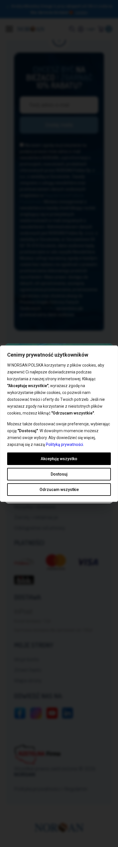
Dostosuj (59, 474)
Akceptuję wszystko (59, 458)
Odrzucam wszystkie (59, 489)
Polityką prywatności (64, 444)
